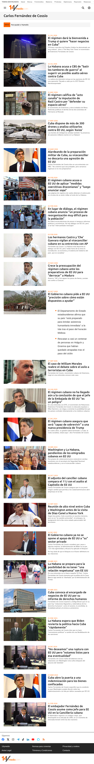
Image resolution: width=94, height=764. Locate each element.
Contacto (66, 750)
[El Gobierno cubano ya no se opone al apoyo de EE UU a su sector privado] (25, 543)
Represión (77, 2)
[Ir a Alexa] (39, 739)
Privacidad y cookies (71, 746)
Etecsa (29, 2)
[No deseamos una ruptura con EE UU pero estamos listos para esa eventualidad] (25, 657)
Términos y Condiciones (42, 750)
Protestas (57, 2)
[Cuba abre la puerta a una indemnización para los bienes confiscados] (25, 686)
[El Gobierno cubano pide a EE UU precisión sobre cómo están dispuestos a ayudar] (25, 302)
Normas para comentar (41, 746)
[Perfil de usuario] (89, 7)
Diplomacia (68, 2)
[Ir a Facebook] (3, 739)
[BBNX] (11, 759)
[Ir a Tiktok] (23, 739)
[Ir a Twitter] (8, 739)
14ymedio (6, 746)
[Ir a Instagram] (13, 739)
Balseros (49, 2)
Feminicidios (39, 2)
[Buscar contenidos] (83, 8)
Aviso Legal (6, 750)
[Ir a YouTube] (33, 739)
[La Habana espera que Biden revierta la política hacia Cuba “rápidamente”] (25, 629)
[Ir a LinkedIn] (28, 739)
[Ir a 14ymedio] (19, 8)
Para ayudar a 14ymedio (19, 25)
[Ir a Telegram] (18, 739)
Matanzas (87, 2)
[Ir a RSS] (44, 739)
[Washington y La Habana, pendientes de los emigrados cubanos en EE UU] (25, 458)
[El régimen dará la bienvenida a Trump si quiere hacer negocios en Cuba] (25, 46)
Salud (23, 2)
